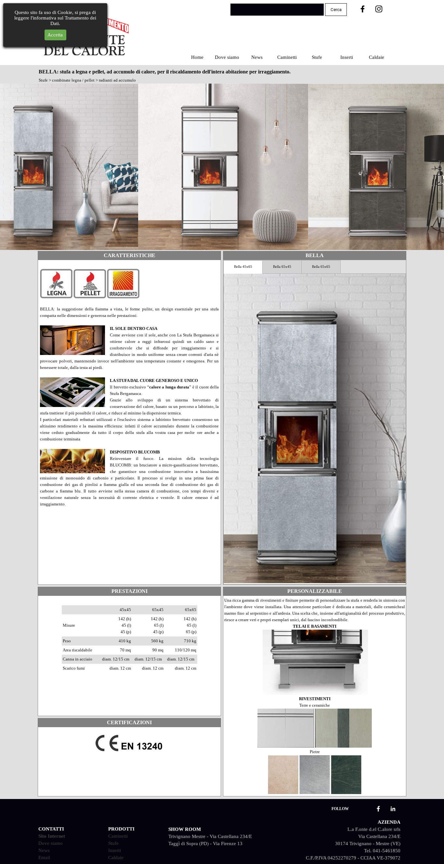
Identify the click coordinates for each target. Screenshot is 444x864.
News (257, 57)
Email (44, 857)
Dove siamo (227, 57)
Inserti (346, 57)
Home (197, 57)
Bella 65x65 (321, 266)
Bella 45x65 (243, 266)
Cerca (336, 9)
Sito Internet (51, 836)
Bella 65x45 (282, 266)
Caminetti (287, 57)
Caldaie (376, 57)
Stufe (317, 57)
